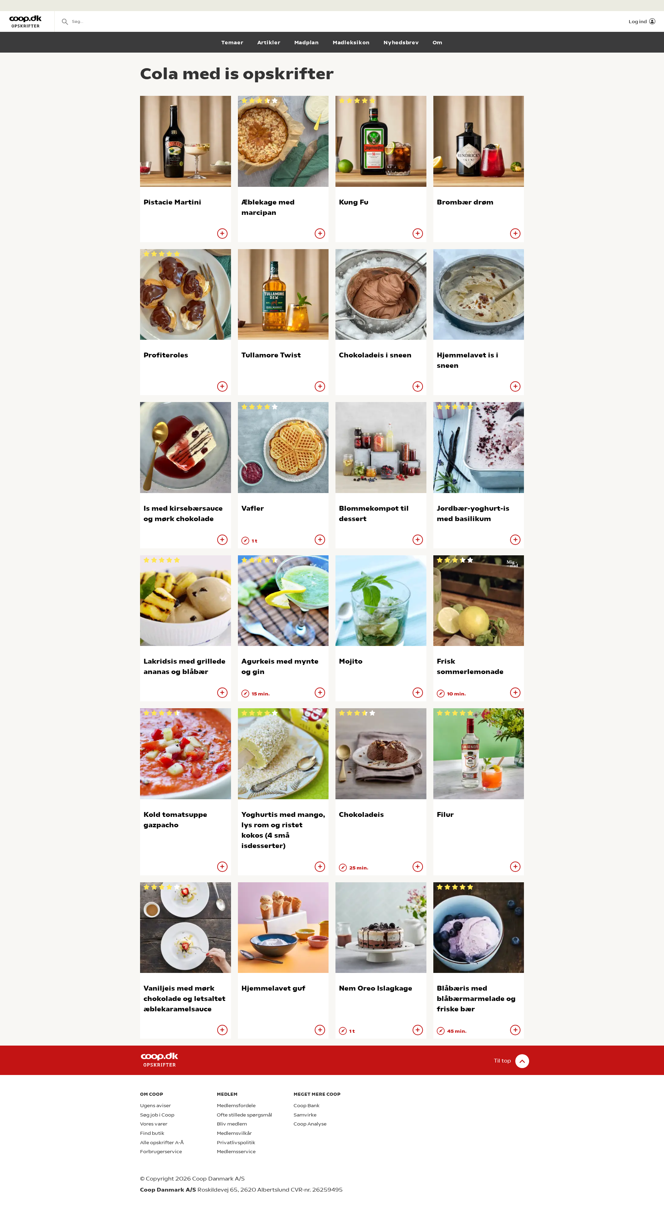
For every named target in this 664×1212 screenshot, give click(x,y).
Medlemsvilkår (234, 1133)
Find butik (152, 1133)
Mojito (350, 661)
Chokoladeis (361, 815)
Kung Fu (353, 202)
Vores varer (153, 1124)
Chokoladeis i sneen (375, 355)
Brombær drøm (465, 202)
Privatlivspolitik (236, 1143)
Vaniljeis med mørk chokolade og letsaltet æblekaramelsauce (184, 998)
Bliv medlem (232, 1124)
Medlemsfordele (236, 1106)
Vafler (252, 508)
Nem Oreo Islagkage (375, 988)
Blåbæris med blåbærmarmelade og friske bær (476, 998)
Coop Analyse (310, 1124)
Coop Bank (307, 1106)
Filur (445, 815)
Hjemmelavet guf (273, 988)
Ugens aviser (155, 1106)
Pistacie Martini (172, 202)
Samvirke (305, 1115)
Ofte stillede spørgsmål (244, 1115)
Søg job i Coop (157, 1115)
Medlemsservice (236, 1152)
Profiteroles (166, 355)
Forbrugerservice (161, 1152)
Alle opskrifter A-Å (162, 1143)
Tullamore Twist (271, 355)
